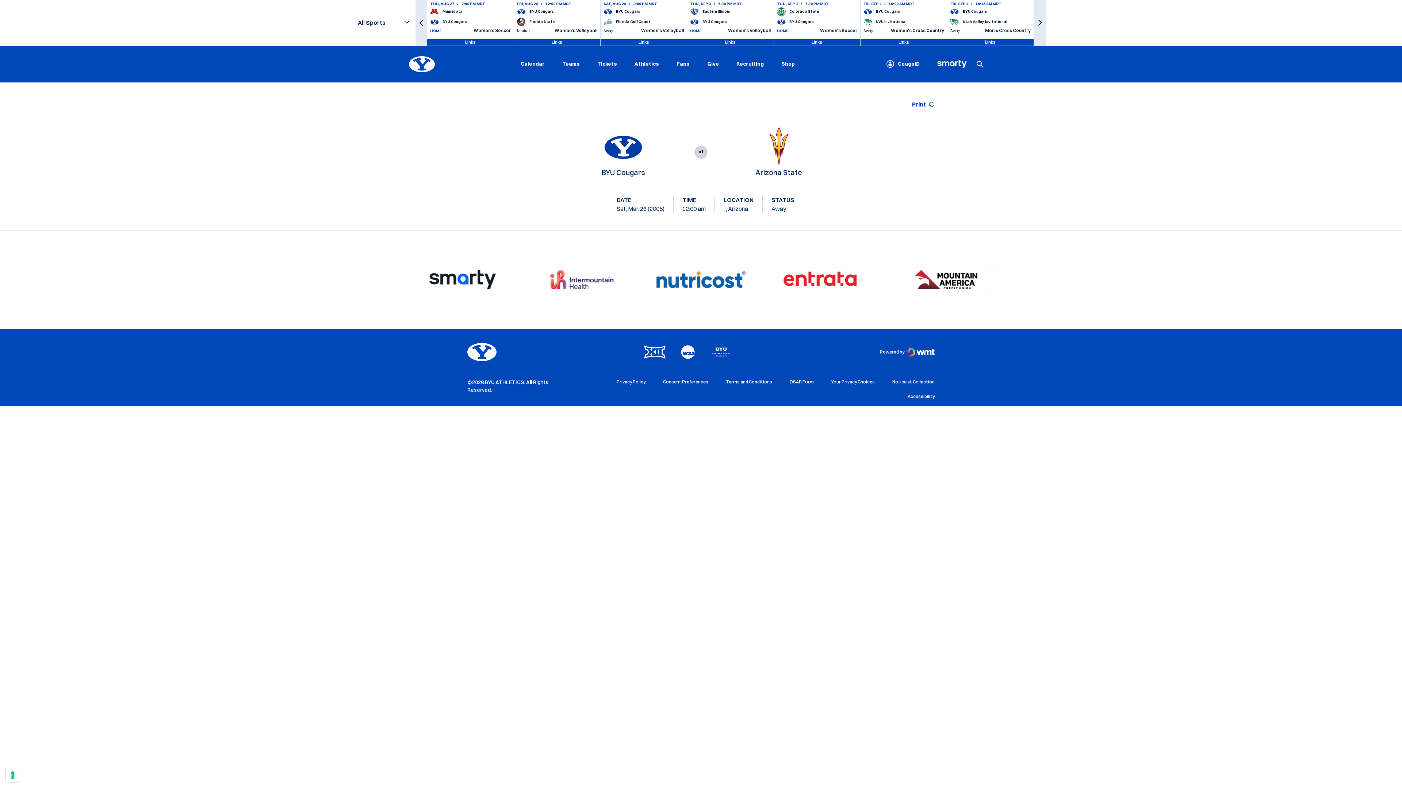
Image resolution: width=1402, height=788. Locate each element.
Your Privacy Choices (853, 382)
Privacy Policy (631, 382)
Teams (571, 64)
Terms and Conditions (749, 382)
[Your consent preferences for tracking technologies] (13, 775)
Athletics (647, 64)
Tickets (607, 64)
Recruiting (750, 64)
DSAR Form (802, 382)
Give (713, 64)
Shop (788, 63)
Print (919, 104)
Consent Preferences (685, 382)
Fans (683, 64)
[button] (421, 23)
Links (470, 42)
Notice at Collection (913, 382)
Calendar (533, 64)
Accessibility (921, 396)
